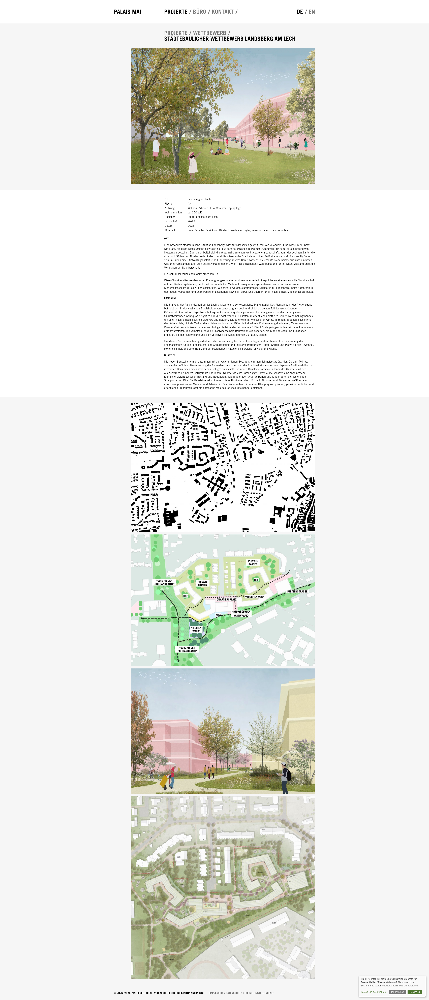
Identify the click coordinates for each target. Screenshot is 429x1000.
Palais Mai (127, 12)
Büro (199, 12)
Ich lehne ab (397, 992)
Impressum (216, 993)
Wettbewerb (209, 33)
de (300, 12)
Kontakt (223, 12)
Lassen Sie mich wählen (373, 992)
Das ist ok (415, 992)
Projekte (175, 12)
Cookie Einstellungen (258, 993)
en (312, 12)
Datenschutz (234, 993)
